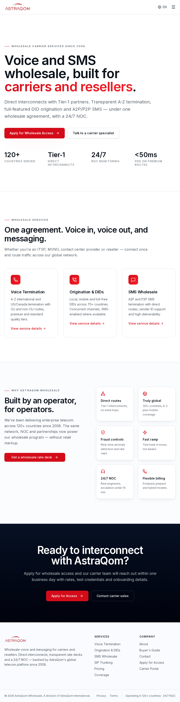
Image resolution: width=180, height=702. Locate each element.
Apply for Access (64, 596)
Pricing (99, 669)
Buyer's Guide (149, 650)
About (143, 644)
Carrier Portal (148, 669)
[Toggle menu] (173, 7)
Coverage (101, 675)
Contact (145, 656)
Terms (114, 695)
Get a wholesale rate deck (31, 457)
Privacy (101, 695)
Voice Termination (107, 644)
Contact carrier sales (113, 596)
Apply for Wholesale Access (31, 133)
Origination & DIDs (107, 650)
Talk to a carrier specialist (93, 133)
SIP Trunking (103, 662)
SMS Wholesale (105, 656)
